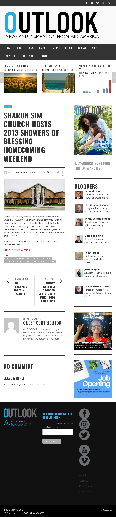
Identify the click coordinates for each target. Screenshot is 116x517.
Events (7, 106)
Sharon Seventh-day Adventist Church (20, 261)
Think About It (52, 73)
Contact (83, 480)
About (82, 475)
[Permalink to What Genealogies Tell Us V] (58, 86)
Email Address (50, 427)
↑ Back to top (106, 510)
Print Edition (86, 486)
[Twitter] (92, 3)
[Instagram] (86, 3)
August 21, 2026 (29, 70)
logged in (21, 384)
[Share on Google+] (63, 172)
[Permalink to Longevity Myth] (20, 83)
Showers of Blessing (46, 261)
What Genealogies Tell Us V (57, 67)
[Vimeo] (97, 3)
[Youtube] (103, 3)
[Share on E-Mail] (63, 175)
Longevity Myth (13, 66)
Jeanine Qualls (14, 70)
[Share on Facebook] (53, 172)
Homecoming (46, 258)
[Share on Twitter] (58, 172)
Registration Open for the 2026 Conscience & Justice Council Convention (95, 69)
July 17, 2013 (32, 172)
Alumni (7, 258)
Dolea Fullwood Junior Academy (25, 258)
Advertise (84, 491)
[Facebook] (80, 3)
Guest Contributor (92, 76)
